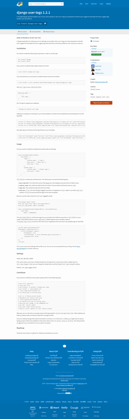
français (37, 401)
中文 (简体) (76, 401)
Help (81, 4)
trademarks (81, 384)
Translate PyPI (75, 360)
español (32, 401)
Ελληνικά (64, 401)
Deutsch (70, 401)
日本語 (42, 401)
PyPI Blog (53, 356)
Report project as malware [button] (101, 103)
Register (108, 4)
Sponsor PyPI (75, 362)
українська (58, 401)
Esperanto (100, 401)
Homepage (96, 41)
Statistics (53, 360)
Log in (101, 4)
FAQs (31, 365)
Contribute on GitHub (74, 358)
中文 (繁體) (83, 401)
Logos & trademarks (53, 362)
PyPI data (94, 49)
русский (89, 401)
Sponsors (94, 4)
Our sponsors (53, 365)
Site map (64, 390)
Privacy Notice (97, 362)
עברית (94, 401)
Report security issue (97, 358)
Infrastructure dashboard (52, 358)
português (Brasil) (50, 401)
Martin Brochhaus (100, 82)
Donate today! (64, 380)
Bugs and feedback (75, 356)
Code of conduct (97, 360)
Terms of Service (97, 356)
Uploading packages (31, 358)
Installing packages (31, 356)
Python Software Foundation (63, 385)
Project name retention (31, 362)
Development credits (75, 365)
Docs (86, 4)
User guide (31, 360)
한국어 (105, 401)
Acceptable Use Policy (96, 365)
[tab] (22, 31)
